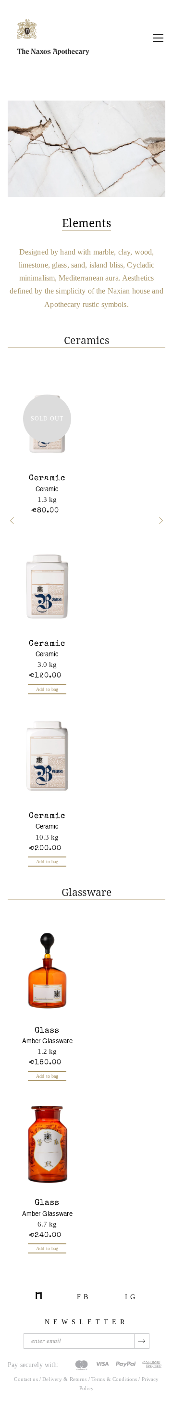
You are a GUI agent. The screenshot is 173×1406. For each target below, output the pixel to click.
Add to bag (47, 689)
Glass (47, 1031)
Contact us (25, 1379)
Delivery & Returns (64, 1379)
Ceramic (47, 478)
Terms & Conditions (114, 1379)
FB (84, 1297)
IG (131, 1297)
